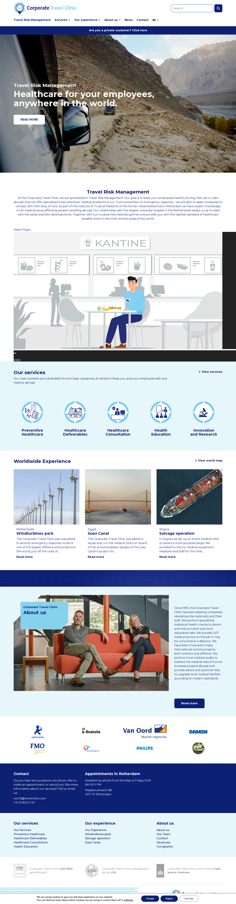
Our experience (85, 20)
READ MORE (29, 119)
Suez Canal (92, 842)
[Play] (15, 353)
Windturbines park (98, 834)
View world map (210, 460)
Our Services (22, 830)
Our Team (164, 834)
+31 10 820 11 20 (24, 802)
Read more (24, 557)
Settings (188, 898)
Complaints (165, 846)
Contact (142, 20)
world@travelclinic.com (30, 798)
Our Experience (95, 830)
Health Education (26, 846)
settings (128, 900)
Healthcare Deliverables (30, 838)
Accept (150, 898)
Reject (169, 898)
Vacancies (164, 842)
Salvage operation (97, 838)
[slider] (17, 360)
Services (61, 20)
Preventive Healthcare (29, 834)
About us (111, 20)
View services (212, 371)
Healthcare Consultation (31, 842)
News (129, 20)
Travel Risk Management (32, 20)
